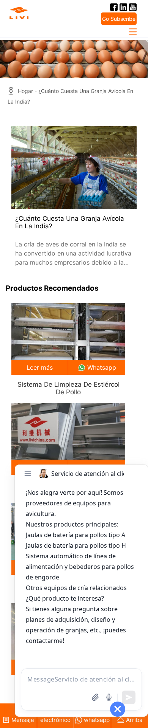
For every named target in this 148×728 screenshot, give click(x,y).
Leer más (40, 367)
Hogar (25, 91)
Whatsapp (101, 367)
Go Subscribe (118, 18)
